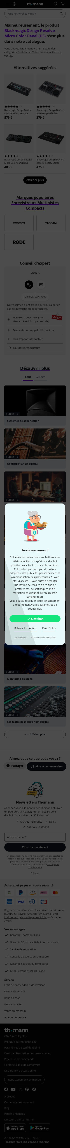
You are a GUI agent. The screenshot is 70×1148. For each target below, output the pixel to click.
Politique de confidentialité (43, 637)
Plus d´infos (49, 628)
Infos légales (21, 637)
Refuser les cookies (25, 628)
